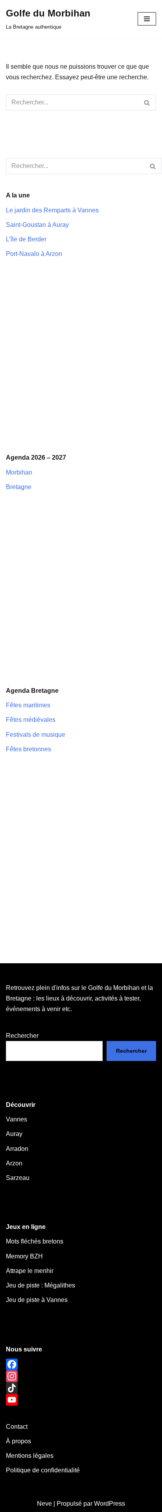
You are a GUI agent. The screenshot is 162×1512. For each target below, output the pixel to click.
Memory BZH (24, 1256)
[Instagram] (81, 1376)
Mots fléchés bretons (34, 1241)
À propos (18, 1441)
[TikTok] (81, 1388)
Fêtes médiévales (30, 719)
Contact (17, 1426)
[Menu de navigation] (147, 19)
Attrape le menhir (29, 1270)
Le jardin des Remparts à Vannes (52, 210)
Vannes (16, 1119)
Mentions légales (29, 1455)
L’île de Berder (26, 239)
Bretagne (18, 487)
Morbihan (19, 472)
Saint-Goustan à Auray (37, 224)
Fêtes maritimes (28, 705)
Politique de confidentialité (43, 1470)
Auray (14, 1133)
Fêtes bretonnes (28, 749)
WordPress (109, 1503)
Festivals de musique (35, 734)
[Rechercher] (147, 102)
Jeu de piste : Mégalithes (40, 1285)
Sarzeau (17, 1177)
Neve (44, 1503)
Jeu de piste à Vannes (37, 1300)
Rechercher (22, 1035)
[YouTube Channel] (81, 1400)
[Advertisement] (81, 355)
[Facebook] (81, 1364)
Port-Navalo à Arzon (34, 253)
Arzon (14, 1163)
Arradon (17, 1148)
